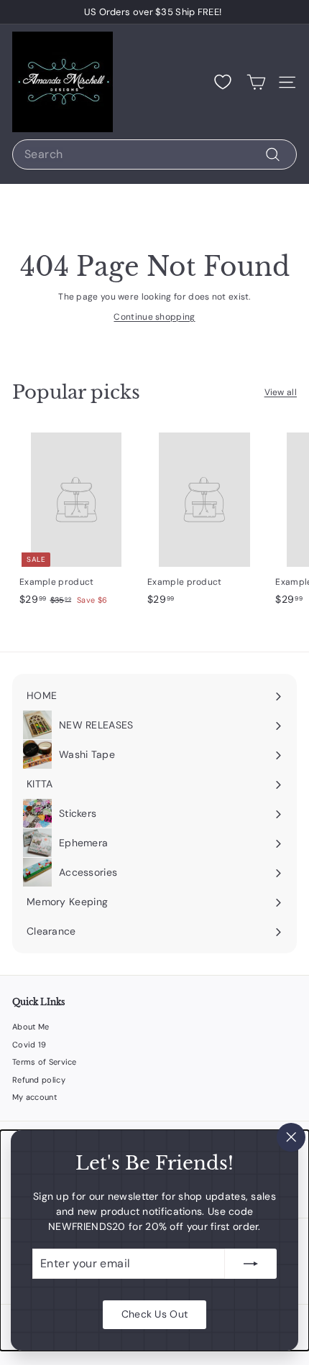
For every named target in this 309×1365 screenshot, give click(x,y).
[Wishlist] (222, 82)
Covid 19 (29, 1045)
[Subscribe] (251, 1264)
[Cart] (256, 82)
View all (280, 392)
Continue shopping (154, 317)
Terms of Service (44, 1062)
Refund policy (38, 1080)
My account (34, 1097)
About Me (30, 1027)
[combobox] (154, 154)
